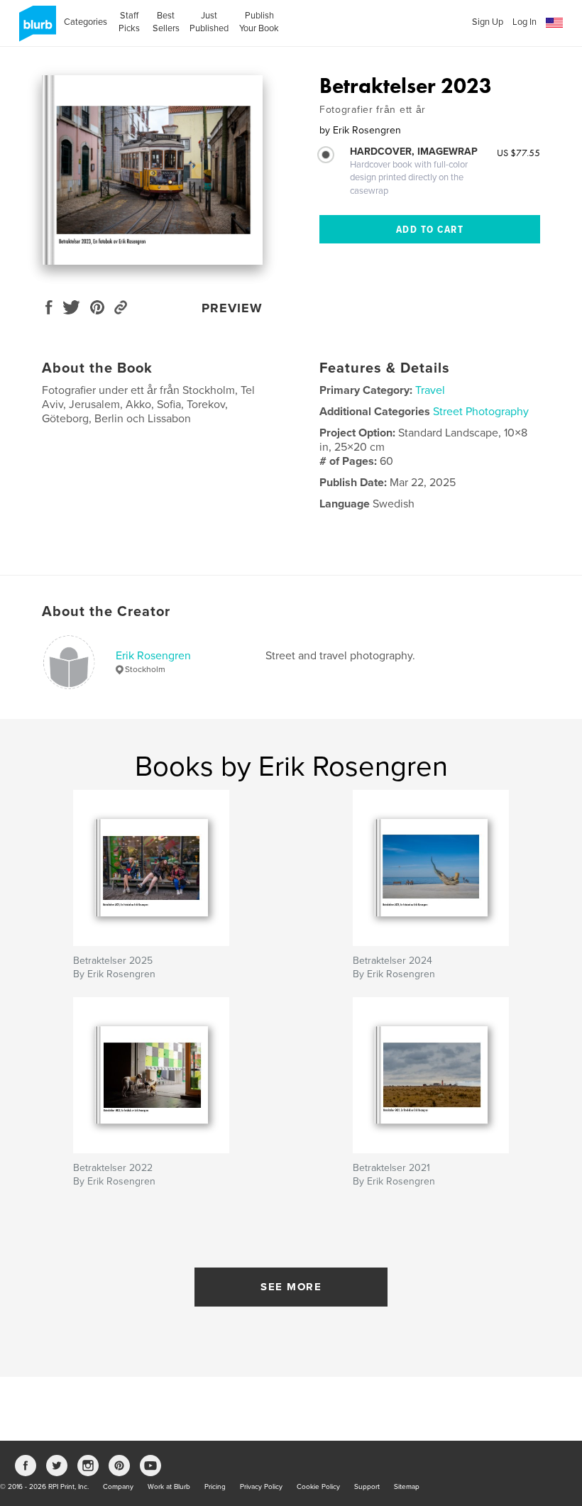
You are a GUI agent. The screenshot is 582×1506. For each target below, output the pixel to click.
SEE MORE (291, 1286)
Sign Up (487, 22)
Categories (85, 22)
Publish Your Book (259, 22)
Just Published (209, 22)
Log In (524, 22)
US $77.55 (518, 152)
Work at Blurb (169, 1487)
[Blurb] (35, 29)
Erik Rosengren (153, 656)
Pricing (215, 1487)
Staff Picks (129, 22)
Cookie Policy (318, 1487)
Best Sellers (166, 22)
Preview (232, 308)
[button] (554, 23)
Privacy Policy (261, 1487)
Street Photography (481, 412)
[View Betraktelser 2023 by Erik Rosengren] (152, 170)
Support (367, 1487)
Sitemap (406, 1487)
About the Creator (106, 611)
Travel (430, 390)
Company (118, 1487)
